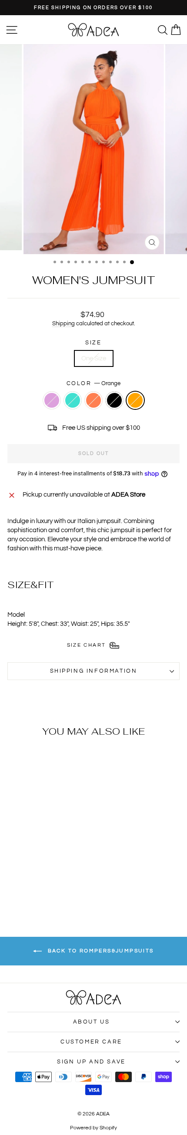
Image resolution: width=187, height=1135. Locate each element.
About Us (91, 1022)
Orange (135, 400)
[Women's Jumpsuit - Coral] (40, 885)
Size (93, 343)
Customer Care (91, 1042)
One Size (93, 358)
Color (94, 383)
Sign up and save (91, 1062)
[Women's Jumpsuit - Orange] (60, 885)
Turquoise (72, 400)
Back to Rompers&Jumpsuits (99, 951)
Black (114, 400)
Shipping (63, 324)
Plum (51, 400)
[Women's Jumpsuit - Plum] (20, 885)
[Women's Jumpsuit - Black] (50, 885)
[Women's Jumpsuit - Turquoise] (30, 885)
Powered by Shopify (93, 1128)
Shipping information (93, 671)
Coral (93, 400)
